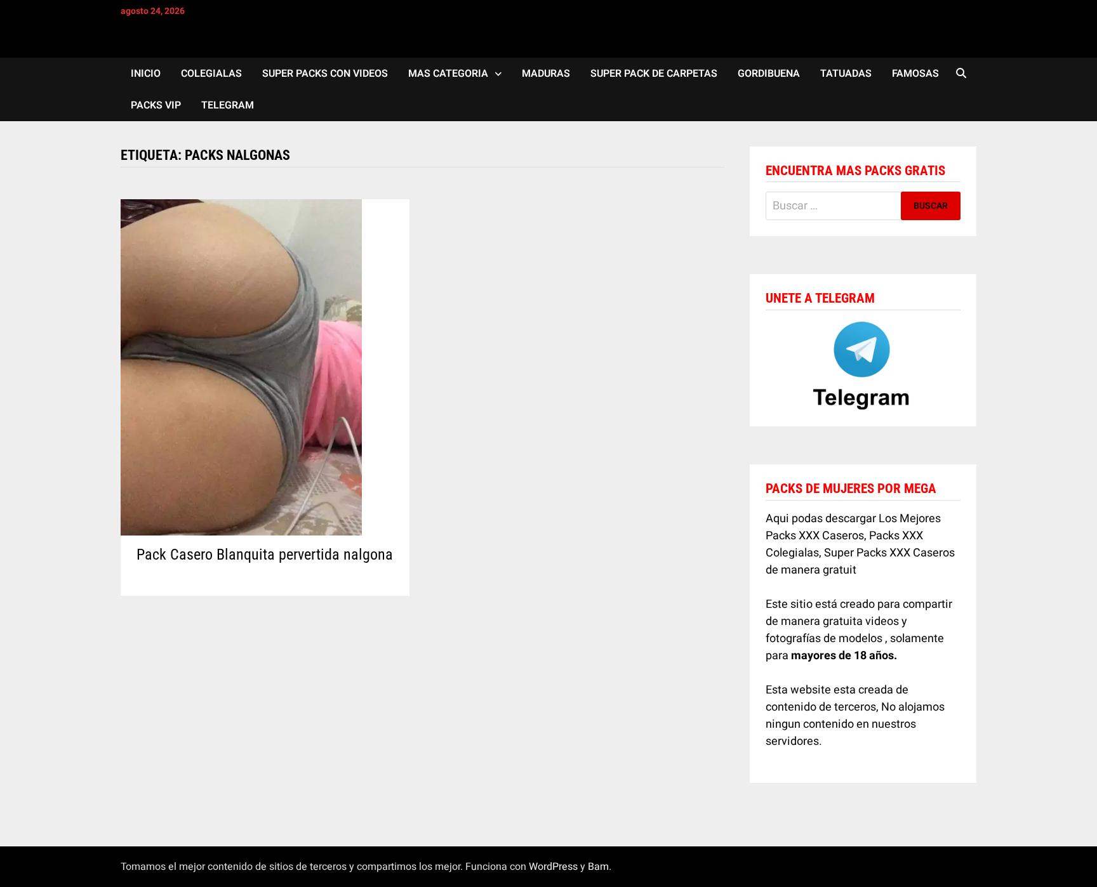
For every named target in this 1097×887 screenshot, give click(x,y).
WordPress (553, 866)
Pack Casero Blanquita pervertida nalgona (264, 554)
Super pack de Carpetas (653, 73)
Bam (598, 866)
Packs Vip (156, 105)
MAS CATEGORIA (448, 73)
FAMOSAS (915, 73)
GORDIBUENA (769, 73)
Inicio (146, 73)
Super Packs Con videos (325, 73)
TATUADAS (846, 73)
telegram (227, 105)
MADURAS (546, 73)
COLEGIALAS (211, 73)
